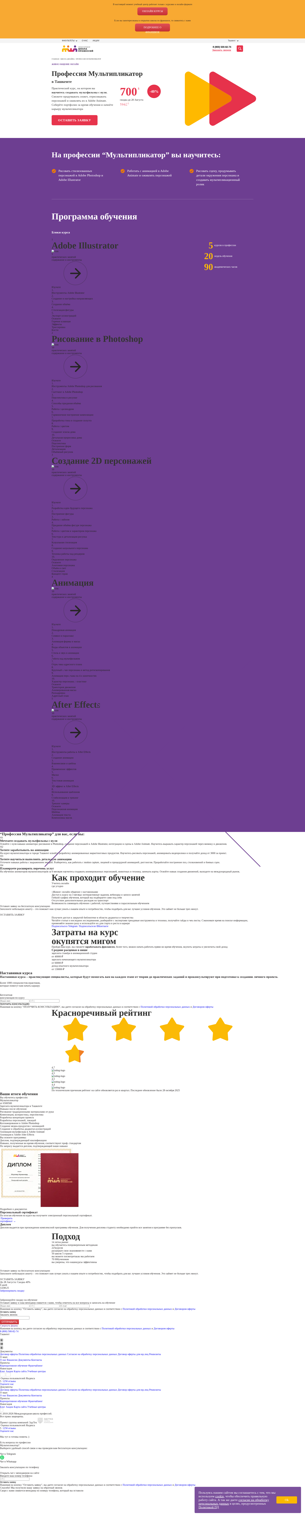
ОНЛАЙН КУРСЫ (152, 11)
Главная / (56, 59)
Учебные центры (36, 1371)
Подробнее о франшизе (152, 28)
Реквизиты (155, 1354)
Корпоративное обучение (13, 1365)
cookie (219, 1496)
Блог (2, 1371)
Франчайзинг (35, 1365)
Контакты (36, 1360)
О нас (85, 41)
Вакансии (12, 1360)
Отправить (9, 1322)
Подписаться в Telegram (65, 926)
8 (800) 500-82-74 (222, 47)
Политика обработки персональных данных (43, 1354)
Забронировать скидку (12, 1290)
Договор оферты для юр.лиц (133, 1354)
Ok (287, 1500)
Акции (96, 41)
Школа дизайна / (68, 59)
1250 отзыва (9, 1381)
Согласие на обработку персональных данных (92, 1354)
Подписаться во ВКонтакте (94, 926)
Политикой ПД (209, 1507)
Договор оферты (9, 1354)
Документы (24, 1360)
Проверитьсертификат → (8, 1219)
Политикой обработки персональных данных (165, 1006)
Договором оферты (203, 1006)
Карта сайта (20, 1371)
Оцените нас (7, 1384)
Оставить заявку (74, 120)
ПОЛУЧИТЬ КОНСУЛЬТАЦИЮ (14, 1004)
